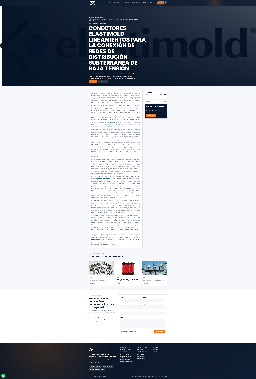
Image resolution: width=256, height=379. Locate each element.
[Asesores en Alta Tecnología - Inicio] (92, 3)
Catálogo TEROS (141, 352)
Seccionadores (123, 351)
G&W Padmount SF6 (141, 358)
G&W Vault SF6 (140, 356)
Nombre (122, 297)
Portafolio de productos (125, 349)
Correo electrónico (124, 304)
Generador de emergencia (126, 361)
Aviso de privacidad (157, 354)
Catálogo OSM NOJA (141, 351)
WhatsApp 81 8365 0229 (95, 366)
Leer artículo (93, 81)
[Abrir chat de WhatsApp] (3, 376)
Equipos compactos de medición (125, 357)
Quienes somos (136, 3)
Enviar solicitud (150, 115)
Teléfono (122, 310)
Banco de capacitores (125, 359)
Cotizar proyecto (103, 81)
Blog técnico (140, 349)
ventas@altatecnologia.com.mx (97, 369)
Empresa (145, 304)
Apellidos (145, 297)
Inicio (110, 3)
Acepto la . (129, 331)
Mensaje (122, 317)
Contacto (151, 3)
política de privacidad (131, 331)
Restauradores (123, 352)
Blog (144, 2)
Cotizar (161, 2)
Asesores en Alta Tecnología (95, 17)
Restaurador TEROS (124, 354)
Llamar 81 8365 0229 (108, 366)
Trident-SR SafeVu (141, 354)
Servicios (127, 3)
